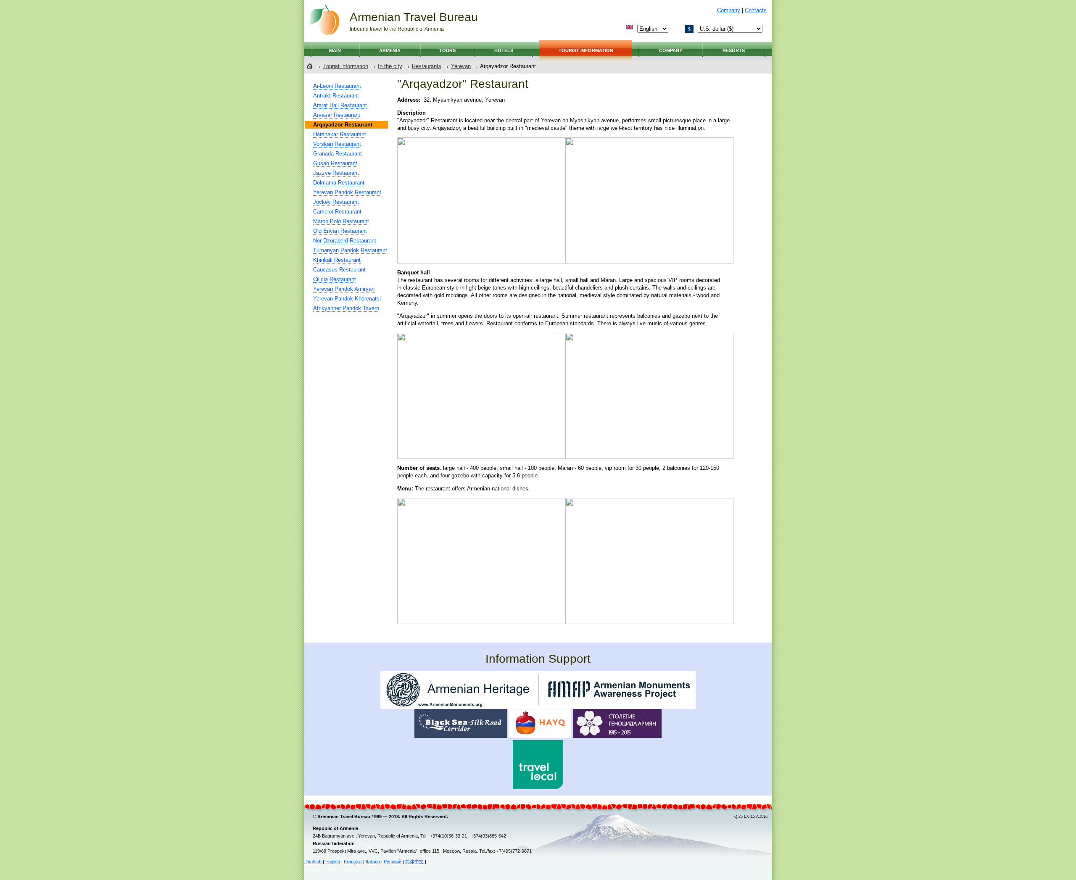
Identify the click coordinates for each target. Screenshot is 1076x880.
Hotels (503, 50)
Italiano (373, 861)
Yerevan (461, 66)
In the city (390, 66)
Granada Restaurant (337, 153)
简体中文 (414, 861)
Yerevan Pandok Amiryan (343, 289)
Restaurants (426, 66)
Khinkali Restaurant (337, 260)
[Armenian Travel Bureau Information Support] (538, 707)
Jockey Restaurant (336, 202)
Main (335, 50)
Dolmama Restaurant (338, 182)
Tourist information (586, 50)
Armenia (390, 50)
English (332, 861)
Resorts (734, 50)
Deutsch (313, 861)
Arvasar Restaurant (336, 115)
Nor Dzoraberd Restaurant (344, 240)
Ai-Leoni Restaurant (337, 86)
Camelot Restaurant (337, 211)
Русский (392, 861)
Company (728, 10)
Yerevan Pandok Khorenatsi (347, 298)
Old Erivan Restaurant (340, 231)
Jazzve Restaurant (336, 173)
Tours (447, 50)
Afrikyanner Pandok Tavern (346, 308)
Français (353, 861)
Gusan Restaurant (335, 163)
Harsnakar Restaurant (339, 134)
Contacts (756, 10)
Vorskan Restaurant (337, 144)
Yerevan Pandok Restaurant (347, 192)
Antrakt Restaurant (336, 95)
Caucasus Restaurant (339, 269)
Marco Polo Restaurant (341, 221)
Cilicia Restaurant (334, 279)
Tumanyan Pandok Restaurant (350, 250)
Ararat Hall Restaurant (340, 105)
